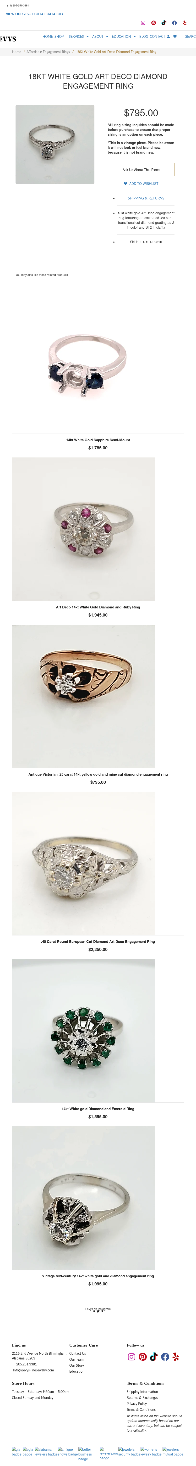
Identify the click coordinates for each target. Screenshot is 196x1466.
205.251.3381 (26, 1364)
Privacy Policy (137, 1404)
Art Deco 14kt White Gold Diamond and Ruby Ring (98, 607)
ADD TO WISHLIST (143, 183)
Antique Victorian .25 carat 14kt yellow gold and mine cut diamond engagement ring (98, 774)
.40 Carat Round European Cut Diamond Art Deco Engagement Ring (98, 941)
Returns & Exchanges (142, 1398)
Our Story (76, 1365)
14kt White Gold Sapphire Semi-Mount (98, 439)
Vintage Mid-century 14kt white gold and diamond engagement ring (98, 1275)
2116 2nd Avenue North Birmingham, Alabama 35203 (39, 1356)
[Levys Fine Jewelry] (15, 39)
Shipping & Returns (146, 198)
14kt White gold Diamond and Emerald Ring (98, 1108)
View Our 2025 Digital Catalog (34, 13)
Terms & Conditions (141, 1410)
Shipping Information (142, 1392)
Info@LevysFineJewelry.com (33, 1370)
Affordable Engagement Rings (48, 52)
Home (16, 52)
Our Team (76, 1359)
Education (76, 1371)
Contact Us (77, 1353)
